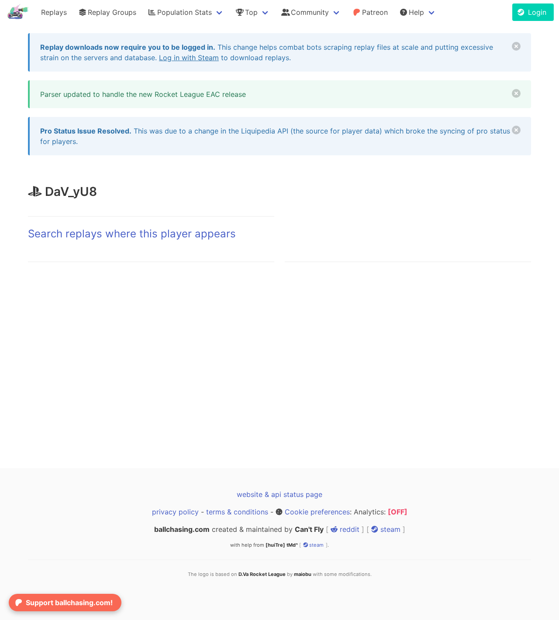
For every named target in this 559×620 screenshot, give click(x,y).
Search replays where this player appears (132, 233)
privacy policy (175, 511)
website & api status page (279, 494)
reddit (348, 529)
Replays (54, 12)
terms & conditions (237, 511)
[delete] (516, 46)
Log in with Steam (189, 57)
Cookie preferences (317, 511)
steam (389, 529)
